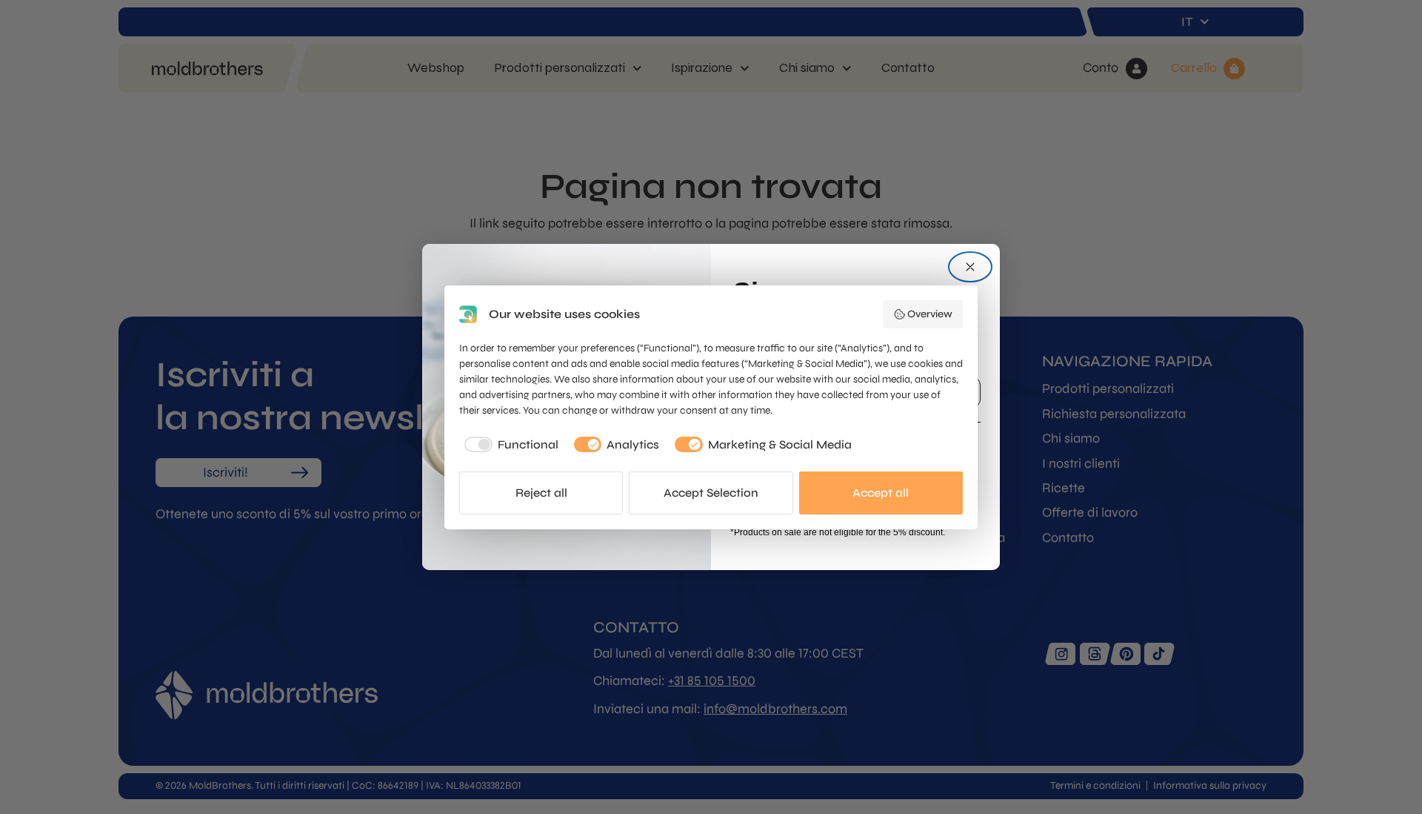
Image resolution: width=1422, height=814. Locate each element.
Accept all (880, 493)
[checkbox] (508, 445)
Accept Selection (711, 493)
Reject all (541, 493)
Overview (929, 314)
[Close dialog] (970, 266)
